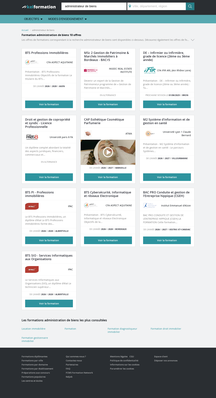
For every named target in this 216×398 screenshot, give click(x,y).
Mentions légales (119, 356)
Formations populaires (34, 376)
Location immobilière (33, 328)
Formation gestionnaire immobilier (35, 339)
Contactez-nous (74, 360)
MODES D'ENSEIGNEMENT (65, 19)
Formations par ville (32, 360)
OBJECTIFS (31, 19)
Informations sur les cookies (124, 364)
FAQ (68, 368)
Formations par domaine (35, 364)
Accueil (25, 30)
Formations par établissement (37, 368)
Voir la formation (49, 104)
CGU (131, 356)
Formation (70, 328)
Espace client (161, 356)
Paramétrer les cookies (122, 368)
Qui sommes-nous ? (76, 356)
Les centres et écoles (32, 380)
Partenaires (72, 364)
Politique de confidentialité (124, 360)
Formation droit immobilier (166, 328)
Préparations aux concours (36, 372)
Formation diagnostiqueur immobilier (122, 330)
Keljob (69, 376)
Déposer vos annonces (166, 360)
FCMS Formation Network (79, 372)
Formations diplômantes (34, 356)
